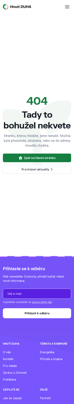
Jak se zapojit (12, 398)
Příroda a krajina (51, 359)
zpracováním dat (42, 302)
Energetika (47, 352)
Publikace (9, 379)
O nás (7, 352)
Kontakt (8, 359)
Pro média (10, 366)
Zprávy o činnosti (15, 372)
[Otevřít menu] (67, 7)
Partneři (45, 398)
